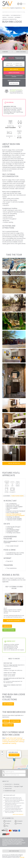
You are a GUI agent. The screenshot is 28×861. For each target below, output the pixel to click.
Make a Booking (21, 52)
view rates (7, 626)
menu (21, 4)
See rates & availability (14, 620)
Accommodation (15, 15)
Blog (7, 826)
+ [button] (2, 752)
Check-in (9, 63)
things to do (8, 725)
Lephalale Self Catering (9, 743)
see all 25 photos (14, 463)
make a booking (9, 630)
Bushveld (10, 17)
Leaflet (19, 768)
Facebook (8, 821)
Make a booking (14, 754)
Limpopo (4, 17)
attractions (15, 721)
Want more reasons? (18, 814)
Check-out (18, 63)
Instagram (19, 821)
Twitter (8, 823)
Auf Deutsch (14, 83)
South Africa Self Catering (14, 738)
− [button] (2, 754)
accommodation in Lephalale (12, 152)
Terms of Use (8, 788)
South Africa (5, 15)
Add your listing (14, 851)
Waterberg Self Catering (16, 741)
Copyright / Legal (18, 786)
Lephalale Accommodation (9, 19)
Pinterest (19, 823)
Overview (5, 52)
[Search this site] (18, 4)
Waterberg (17, 17)
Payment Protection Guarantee (16, 90)
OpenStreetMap (25, 768)
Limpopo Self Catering (8, 740)
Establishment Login (10, 790)
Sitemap (22, 857)
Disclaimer (16, 784)
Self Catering (8, 704)
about (6, 721)
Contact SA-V (8, 784)
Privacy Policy (8, 786)
